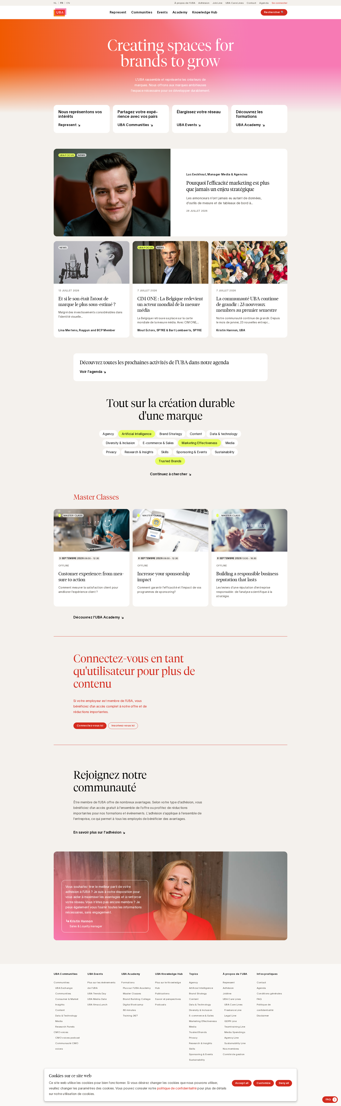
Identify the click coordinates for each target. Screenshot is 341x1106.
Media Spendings (234, 1032)
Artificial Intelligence (136, 434)
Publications (162, 993)
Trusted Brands (170, 461)
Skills (165, 452)
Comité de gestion (234, 1054)
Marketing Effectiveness (199, 443)
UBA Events (200, 119)
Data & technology (223, 434)
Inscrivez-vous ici (123, 725)
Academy (179, 12)
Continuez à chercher (168, 474)
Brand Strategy (170, 434)
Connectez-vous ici (90, 725)
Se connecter (279, 3)
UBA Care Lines (235, 3)
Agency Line (231, 1037)
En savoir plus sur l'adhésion (97, 832)
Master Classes (132, 993)
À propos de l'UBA (184, 3)
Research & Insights (139, 452)
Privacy (111, 452)
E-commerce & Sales (158, 443)
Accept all (241, 1083)
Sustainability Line (234, 1043)
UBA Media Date (96, 999)
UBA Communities (141, 119)
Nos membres (231, 1048)
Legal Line (230, 1015)
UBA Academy (259, 119)
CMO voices (61, 1032)
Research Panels (65, 1026)
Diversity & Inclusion (120, 443)
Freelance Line (232, 1010)
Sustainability (224, 452)
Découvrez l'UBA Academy (96, 617)
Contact (251, 3)
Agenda (264, 3)
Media (230, 443)
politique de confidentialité (177, 1088)
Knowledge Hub (204, 12)
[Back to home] (60, 12)
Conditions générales (269, 993)
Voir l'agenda (91, 372)
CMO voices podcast (67, 1037)
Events (162, 12)
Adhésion (203, 3)
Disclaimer (263, 1015)
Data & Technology (66, 1015)
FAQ (259, 999)
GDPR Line (230, 1021)
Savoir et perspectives (168, 999)
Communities (142, 12)
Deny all (284, 1083)
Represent (118, 12)
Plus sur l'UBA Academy (137, 988)
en (68, 3)
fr (61, 3)
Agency (108, 434)
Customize (264, 1083)
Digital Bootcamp (133, 1004)
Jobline (227, 993)
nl (55, 3)
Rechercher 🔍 (274, 12)
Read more (170, 192)
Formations (127, 982)
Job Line (217, 3)
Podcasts (160, 1004)
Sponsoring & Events (191, 452)
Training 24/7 (130, 1015)
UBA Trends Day (96, 993)
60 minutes (129, 1010)
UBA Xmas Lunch (97, 1004)
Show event (91, 557)
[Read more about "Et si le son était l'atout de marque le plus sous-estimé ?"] (91, 289)
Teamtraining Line (234, 1026)
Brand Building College (136, 999)
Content (196, 434)
